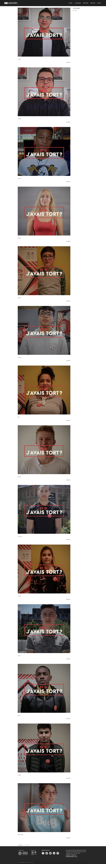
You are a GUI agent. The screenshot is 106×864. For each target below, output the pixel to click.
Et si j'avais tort (22, 862)
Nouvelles (75, 10)
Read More (68, 62)
